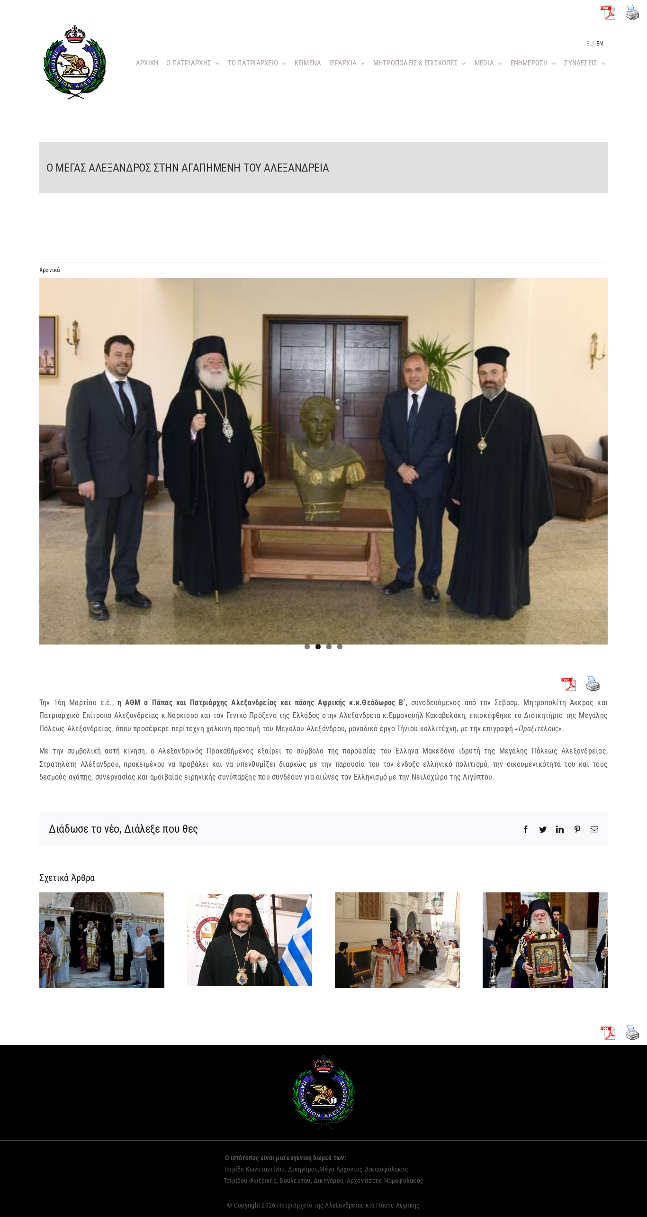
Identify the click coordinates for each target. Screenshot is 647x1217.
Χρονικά (49, 269)
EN (599, 43)
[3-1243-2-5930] (323, 461)
